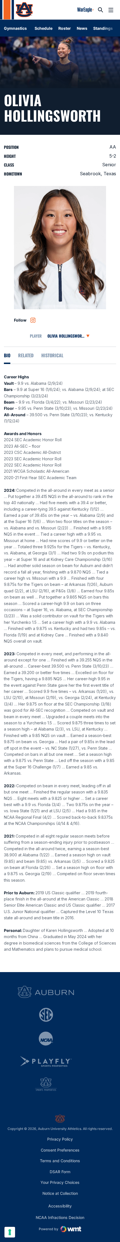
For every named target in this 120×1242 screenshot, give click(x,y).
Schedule (43, 28)
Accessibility (60, 1205)
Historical (52, 355)
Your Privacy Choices (60, 1182)
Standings (103, 28)
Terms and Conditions (60, 1160)
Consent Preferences (60, 1150)
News (82, 28)
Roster (64, 28)
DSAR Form (60, 1171)
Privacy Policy (60, 1139)
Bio (7, 355)
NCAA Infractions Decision (60, 1217)
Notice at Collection (60, 1193)
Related (25, 355)
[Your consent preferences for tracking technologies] (9, 1232)
